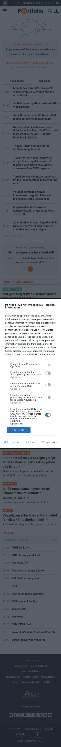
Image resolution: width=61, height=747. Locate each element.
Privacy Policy (49, 442)
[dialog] (30, 373)
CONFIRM (19, 430)
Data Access (30, 442)
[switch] (48, 373)
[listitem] (30, 365)
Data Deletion (11, 442)
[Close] (54, 305)
